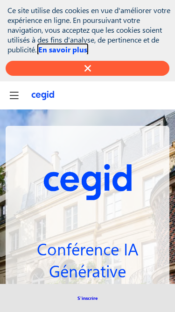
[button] (87, 298)
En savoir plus (62, 49)
